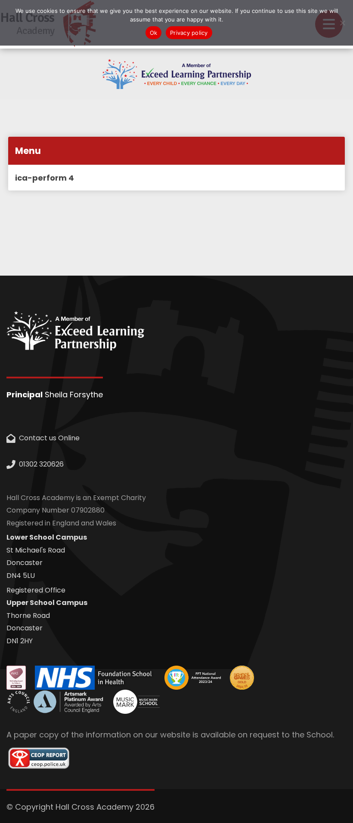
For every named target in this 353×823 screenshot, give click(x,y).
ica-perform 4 (44, 177)
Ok (154, 32)
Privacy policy (189, 32)
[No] (342, 22)
